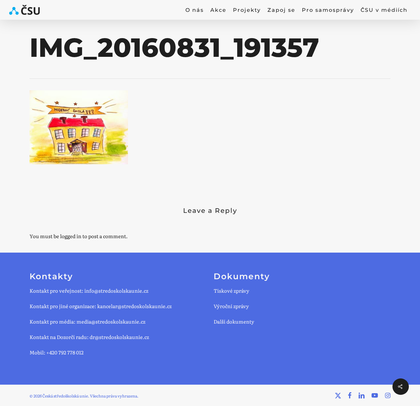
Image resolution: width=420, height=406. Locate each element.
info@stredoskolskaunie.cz (116, 290)
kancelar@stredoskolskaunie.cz (134, 306)
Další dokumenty (234, 321)
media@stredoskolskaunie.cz (110, 321)
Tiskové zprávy (231, 290)
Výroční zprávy (231, 306)
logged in (70, 236)
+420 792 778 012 (65, 352)
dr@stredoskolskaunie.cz (119, 337)
